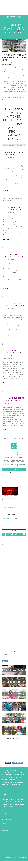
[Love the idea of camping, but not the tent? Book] (22, 753)
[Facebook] (10, 469)
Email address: (5, 654)
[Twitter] (14, 469)
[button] (14, 37)
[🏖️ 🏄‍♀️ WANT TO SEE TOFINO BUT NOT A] (22, 748)
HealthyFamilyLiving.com (7, 772)
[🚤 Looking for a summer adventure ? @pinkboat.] (5, 758)
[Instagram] (12, 469)
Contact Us (4, 826)
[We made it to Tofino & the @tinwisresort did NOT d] (5, 753)
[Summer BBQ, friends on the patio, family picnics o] (5, 748)
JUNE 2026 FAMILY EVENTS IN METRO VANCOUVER (13, 799)
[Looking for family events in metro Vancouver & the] (14, 753)
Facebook (21, 464)
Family (4, 62)
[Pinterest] (15, 469)
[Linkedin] (17, 469)
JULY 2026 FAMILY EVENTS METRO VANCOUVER (12, 801)
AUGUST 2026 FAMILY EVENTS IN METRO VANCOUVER (13, 797)
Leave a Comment (8, 64)
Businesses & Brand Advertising (8, 816)
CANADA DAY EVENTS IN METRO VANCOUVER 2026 (13, 804)
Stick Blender (14, 210)
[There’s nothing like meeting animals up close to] (14, 758)
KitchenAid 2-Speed (14, 207)
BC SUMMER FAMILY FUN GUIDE (8, 806)
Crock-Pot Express (14, 152)
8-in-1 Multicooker (14, 155)
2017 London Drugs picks (15, 438)
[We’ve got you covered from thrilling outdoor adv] (14, 748)
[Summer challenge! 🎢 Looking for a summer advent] (22, 758)
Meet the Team (5, 823)
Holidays (7, 62)
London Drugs (11, 87)
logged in (9, 518)
